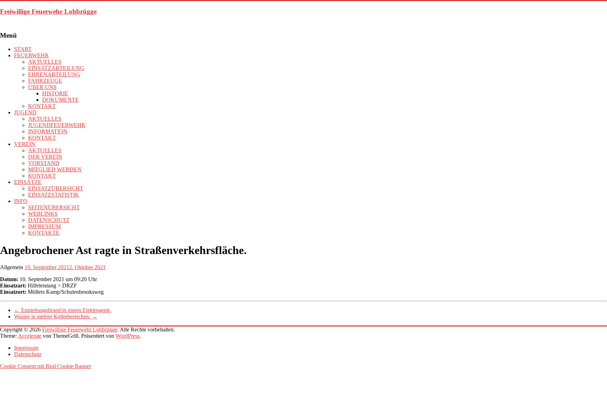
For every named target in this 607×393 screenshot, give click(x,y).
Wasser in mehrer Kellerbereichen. (55, 316)
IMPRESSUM (44, 226)
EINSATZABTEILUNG (56, 68)
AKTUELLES (44, 62)
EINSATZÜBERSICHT (55, 188)
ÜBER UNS (42, 87)
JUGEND (25, 112)
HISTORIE (55, 93)
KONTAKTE (43, 233)
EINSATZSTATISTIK (53, 195)
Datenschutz (27, 354)
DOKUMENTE (60, 100)
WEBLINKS (43, 214)
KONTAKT (42, 106)
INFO (20, 201)
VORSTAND (43, 163)
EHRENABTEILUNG (54, 74)
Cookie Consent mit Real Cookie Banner (45, 366)
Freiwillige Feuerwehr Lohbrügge (48, 11)
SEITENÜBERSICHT (54, 207)
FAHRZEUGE (45, 81)
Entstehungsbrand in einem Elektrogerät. (62, 310)
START (23, 49)
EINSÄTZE (27, 182)
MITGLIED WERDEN (54, 169)
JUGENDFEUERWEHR (56, 125)
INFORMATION (47, 131)
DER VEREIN (45, 157)
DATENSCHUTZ (49, 220)
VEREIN (24, 144)
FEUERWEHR (31, 55)
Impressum (26, 348)
